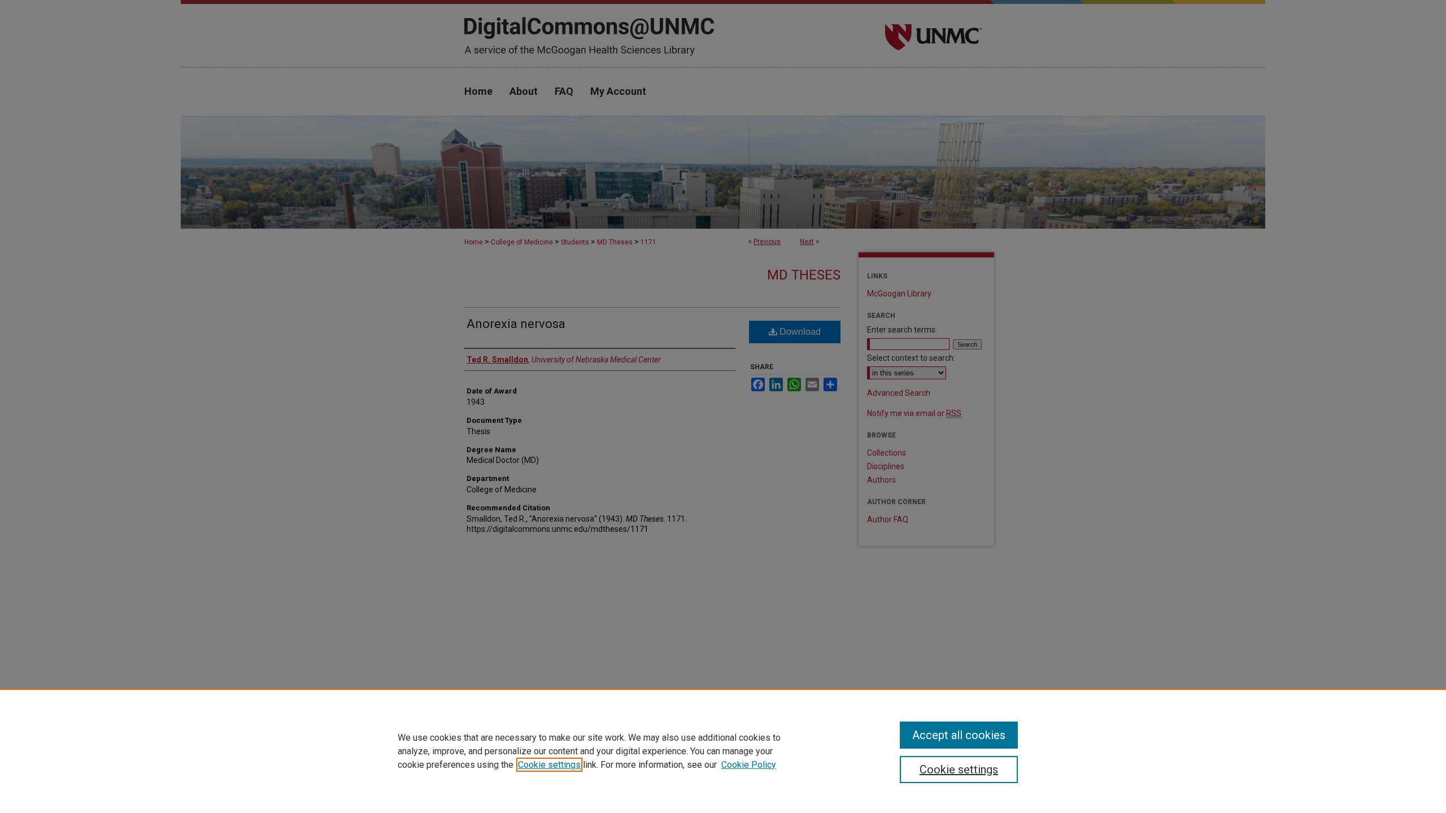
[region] (723, 751)
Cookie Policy (748, 764)
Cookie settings (549, 764)
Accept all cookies (958, 735)
